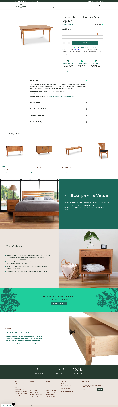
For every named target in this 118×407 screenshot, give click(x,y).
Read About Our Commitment (59, 303)
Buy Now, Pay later (34, 1)
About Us (66, 213)
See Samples (95, 69)
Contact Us (91, 1)
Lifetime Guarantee (51, 394)
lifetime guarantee (17, 266)
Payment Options (50, 392)
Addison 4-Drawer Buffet (37, 164)
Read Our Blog (34, 396)
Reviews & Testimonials (36, 394)
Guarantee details (81, 71)
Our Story (32, 384)
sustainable (23, 259)
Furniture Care (49, 386)
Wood (64, 34)
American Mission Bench (67, 164)
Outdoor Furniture (19, 395)
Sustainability (33, 388)
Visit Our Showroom (35, 392)
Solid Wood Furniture (20, 384)
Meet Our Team (34, 386)
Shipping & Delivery (51, 390)
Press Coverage (34, 398)
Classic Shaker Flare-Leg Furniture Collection (61, 96)
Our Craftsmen (34, 390)
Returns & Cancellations (52, 388)
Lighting (17, 398)
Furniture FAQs (49, 384)
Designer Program (50, 396)
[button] (96, 5)
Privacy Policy (49, 398)
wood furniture (13, 255)
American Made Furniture (19, 386)
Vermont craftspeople (92, 204)
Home (63, 13)
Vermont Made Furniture (21, 393)
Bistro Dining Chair (94, 164)
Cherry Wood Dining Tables (72, 13)
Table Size (66, 37)
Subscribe (100, 389)
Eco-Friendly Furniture (20, 389)
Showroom (77, 49)
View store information (69, 54)
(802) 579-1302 (99, 1)
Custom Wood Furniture (21, 391)
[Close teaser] (13, 404)
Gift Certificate (18, 400)
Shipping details (67, 71)
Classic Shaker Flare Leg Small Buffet (9, 165)
